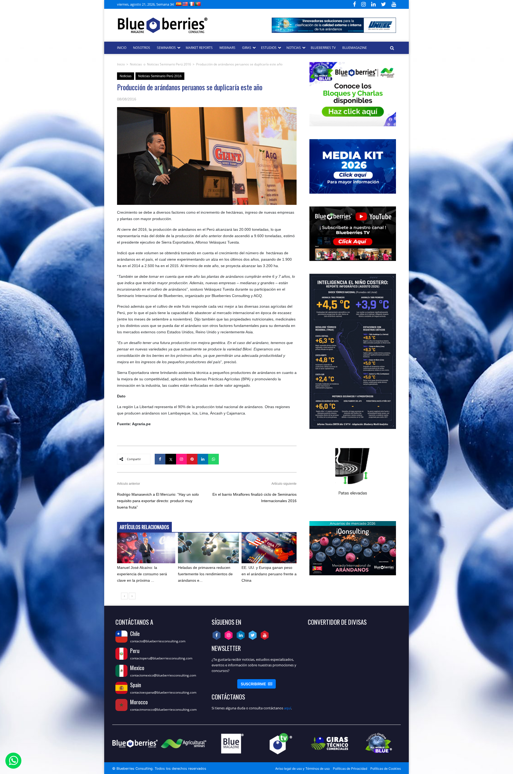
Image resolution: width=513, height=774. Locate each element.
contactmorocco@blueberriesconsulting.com (163, 709)
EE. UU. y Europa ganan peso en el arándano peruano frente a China (269, 574)
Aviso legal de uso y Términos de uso (302, 769)
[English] (185, 4)
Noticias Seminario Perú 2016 (169, 64)
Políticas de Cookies (385, 769)
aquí (287, 708)
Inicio (121, 64)
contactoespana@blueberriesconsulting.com (163, 692)
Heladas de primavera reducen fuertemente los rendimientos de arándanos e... (205, 574)
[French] (192, 4)
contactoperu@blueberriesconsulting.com (161, 658)
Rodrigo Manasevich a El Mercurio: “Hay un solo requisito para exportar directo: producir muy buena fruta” (158, 500)
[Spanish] (179, 4)
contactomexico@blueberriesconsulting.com (163, 675)
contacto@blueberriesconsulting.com (157, 641)
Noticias (136, 64)
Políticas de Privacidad (350, 769)
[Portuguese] (198, 4)
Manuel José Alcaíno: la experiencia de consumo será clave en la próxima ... (142, 574)
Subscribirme (256, 684)
